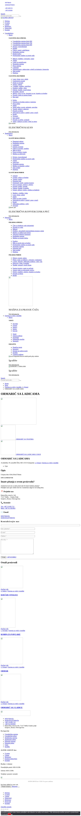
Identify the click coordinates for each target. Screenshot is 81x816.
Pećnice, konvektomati (20, 46)
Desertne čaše (17, 181)
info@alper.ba (8, 2)
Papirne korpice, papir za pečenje (23, 268)
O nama (7, 23)
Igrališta (15, 353)
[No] (12, 814)
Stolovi (15, 327)
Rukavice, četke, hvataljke (21, 263)
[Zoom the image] (40, 713)
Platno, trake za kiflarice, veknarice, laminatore (27, 260)
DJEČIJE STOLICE (9, 595)
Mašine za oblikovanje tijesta (22, 233)
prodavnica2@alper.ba (10, 4)
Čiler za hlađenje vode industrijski (23, 225)
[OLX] (40, 777)
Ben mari (15, 97)
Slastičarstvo (9, 133)
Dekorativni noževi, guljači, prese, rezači (25, 112)
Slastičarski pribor (10, 739)
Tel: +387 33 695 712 (7, 506)
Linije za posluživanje (19, 62)
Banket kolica (17, 54)
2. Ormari (38, 463)
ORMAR (4, 671)
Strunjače (15, 341)
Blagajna (14, 786)
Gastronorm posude (19, 81)
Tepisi (14, 334)
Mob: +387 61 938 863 (8, 508)
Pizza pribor (16, 104)
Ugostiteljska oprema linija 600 (22, 45)
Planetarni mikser (18, 141)
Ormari (15, 325)
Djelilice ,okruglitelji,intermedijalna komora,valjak (28, 231)
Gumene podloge (18, 354)
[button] (3, 14)
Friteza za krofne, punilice (21, 148)
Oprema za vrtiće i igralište (13, 316)
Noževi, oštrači (17, 84)
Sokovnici (16, 162)
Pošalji (3, 557)
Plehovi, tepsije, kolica (20, 258)
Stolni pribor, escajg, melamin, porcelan (25, 107)
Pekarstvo (8, 217)
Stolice (15, 329)
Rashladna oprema (18, 52)
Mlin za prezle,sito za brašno (21, 243)
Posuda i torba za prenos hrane (22, 95)
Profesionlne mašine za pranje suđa (23, 55)
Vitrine (15, 60)
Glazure (15, 176)
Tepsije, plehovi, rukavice (21, 109)
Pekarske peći (17, 248)
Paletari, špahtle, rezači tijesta (22, 90)
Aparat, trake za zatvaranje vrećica (23, 270)
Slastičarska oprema (11, 738)
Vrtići (6, 745)
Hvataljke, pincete (18, 91)
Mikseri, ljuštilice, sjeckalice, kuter (23, 59)
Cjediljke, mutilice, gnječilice (22, 86)
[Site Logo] (7, 17)
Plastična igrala (17, 347)
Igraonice (15, 349)
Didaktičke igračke (18, 339)
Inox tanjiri (16, 118)
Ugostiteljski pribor (11, 736)
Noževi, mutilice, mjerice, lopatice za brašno (26, 272)
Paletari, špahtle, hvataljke (21, 188)
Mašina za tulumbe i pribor (21, 166)
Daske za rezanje (18, 83)
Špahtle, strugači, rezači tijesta (22, 265)
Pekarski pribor (9, 743)
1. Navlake (4, 630)
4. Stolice (4, 591)
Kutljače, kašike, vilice (20, 88)
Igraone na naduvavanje (20, 351)
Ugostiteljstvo (9, 33)
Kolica (15, 100)
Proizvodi (8, 802)
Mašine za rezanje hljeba (20, 238)
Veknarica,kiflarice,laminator (22, 234)
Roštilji (15, 48)
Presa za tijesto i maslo (20, 152)
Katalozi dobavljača (11, 759)
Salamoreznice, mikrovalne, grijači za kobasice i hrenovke (31, 69)
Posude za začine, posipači (21, 120)
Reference (8, 26)
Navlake (15, 324)
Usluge (7, 24)
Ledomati (16, 67)
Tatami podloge (17, 336)
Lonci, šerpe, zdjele (19, 195)
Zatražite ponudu (6, 807)
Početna (7, 21)
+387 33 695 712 (8, 8)
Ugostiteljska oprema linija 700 (22, 43)
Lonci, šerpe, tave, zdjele (20, 79)
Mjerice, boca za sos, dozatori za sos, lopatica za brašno (30, 93)
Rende (15, 114)
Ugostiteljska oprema (11, 734)
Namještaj (16, 337)
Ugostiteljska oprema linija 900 (22, 41)
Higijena (15, 73)
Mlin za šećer (17, 150)
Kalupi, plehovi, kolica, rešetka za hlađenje (26, 190)
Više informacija (14, 131)
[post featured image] (12, 587)
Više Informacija (14, 216)
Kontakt (7, 30)
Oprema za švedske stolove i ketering (24, 102)
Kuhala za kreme (18, 147)
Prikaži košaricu (6, 786)
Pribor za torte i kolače (20, 198)
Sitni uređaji (16, 71)
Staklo (15, 105)
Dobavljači (8, 28)
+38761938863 (11, 557)
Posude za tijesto (18, 111)
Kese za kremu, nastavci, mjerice (23, 184)
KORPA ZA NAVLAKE (10, 634)
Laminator (16, 145)
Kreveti (15, 331)
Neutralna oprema (18, 64)
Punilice (15, 241)
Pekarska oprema (10, 741)
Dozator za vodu (18, 227)
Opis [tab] (6, 466)
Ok (9, 814)
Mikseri (15, 229)
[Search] (20, 16)
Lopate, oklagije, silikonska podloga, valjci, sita (27, 261)
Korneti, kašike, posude (20, 186)
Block (10, 35)
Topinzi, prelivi (17, 179)
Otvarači (15, 116)
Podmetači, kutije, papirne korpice (23, 183)
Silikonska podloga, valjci (21, 204)
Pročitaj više (4, 589)
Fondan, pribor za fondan (20, 177)
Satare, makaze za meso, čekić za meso (25, 121)
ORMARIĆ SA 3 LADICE (12, 707)
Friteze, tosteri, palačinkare (21, 50)
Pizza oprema (17, 66)
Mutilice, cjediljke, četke (20, 193)
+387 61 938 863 (8, 10)
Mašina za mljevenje (19, 154)
